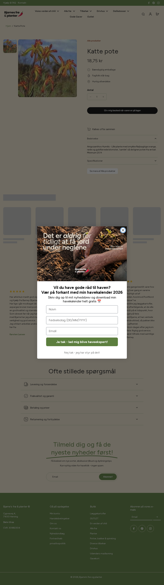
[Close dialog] (123, 230)
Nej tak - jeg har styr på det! (82, 352)
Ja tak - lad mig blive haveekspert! (82, 342)
